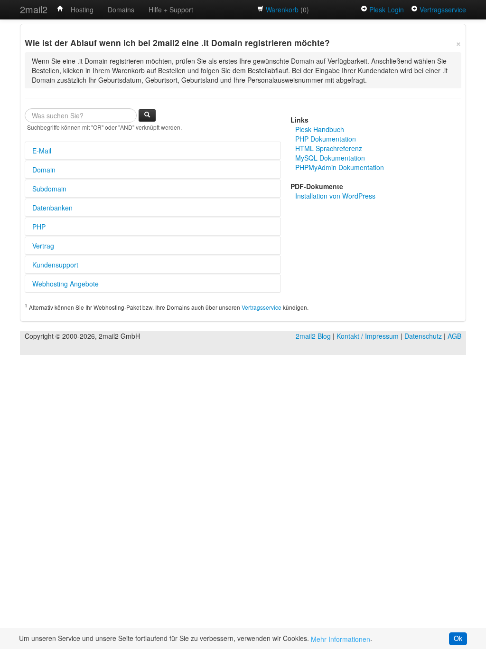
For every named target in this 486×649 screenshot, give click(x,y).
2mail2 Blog (313, 336)
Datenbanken (52, 207)
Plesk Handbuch (319, 129)
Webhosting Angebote (65, 283)
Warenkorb (282, 9)
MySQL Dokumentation (330, 157)
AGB (454, 336)
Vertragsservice (443, 9)
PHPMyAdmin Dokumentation (339, 167)
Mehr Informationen (340, 639)
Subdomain (49, 188)
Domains (121, 9)
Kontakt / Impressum (367, 336)
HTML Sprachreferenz (328, 148)
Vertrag (43, 245)
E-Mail (41, 150)
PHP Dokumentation (325, 138)
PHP (39, 226)
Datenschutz (423, 336)
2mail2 (33, 9)
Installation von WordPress (335, 195)
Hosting (82, 9)
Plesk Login (386, 9)
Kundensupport (55, 264)
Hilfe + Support (171, 9)
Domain (44, 169)
